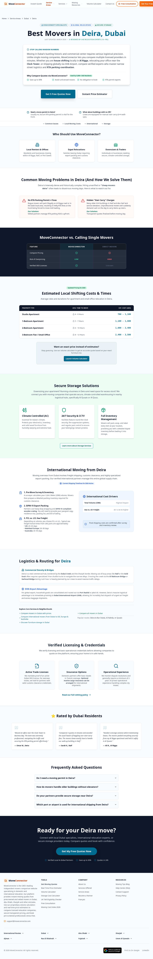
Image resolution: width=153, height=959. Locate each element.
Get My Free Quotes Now (76, 851)
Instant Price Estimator (94, 94)
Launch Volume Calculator (76, 358)
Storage (107, 124)
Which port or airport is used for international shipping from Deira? (72, 804)
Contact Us (110, 4)
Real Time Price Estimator (51, 888)
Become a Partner (85, 896)
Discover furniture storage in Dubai (35, 622)
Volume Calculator (94, 4)
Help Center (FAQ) (123, 888)
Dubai (26, 18)
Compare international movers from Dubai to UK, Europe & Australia (44, 618)
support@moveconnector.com (18, 921)
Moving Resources (76, 3)
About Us (82, 884)
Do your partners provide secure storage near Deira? (64, 795)
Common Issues (51, 124)
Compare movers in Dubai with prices (36, 613)
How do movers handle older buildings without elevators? (67, 786)
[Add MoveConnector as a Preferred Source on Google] (112, 950)
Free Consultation (128, 4)
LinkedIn (145, 950)
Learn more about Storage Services (76, 446)
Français (81, 899)
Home (4, 18)
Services (62, 4)
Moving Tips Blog (123, 884)
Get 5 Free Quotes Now (58, 94)
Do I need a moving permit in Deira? (55, 778)
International (92, 124)
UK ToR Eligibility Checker (51, 899)
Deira (34, 18)
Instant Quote (36, 4)
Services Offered (85, 888)
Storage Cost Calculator (50, 896)
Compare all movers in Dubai (91, 613)
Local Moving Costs (73, 124)
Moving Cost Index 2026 (50, 907)
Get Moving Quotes (49, 884)
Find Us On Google (131, 950)
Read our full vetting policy (75, 695)
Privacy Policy (121, 896)
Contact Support (122, 892)
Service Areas (49, 3)
